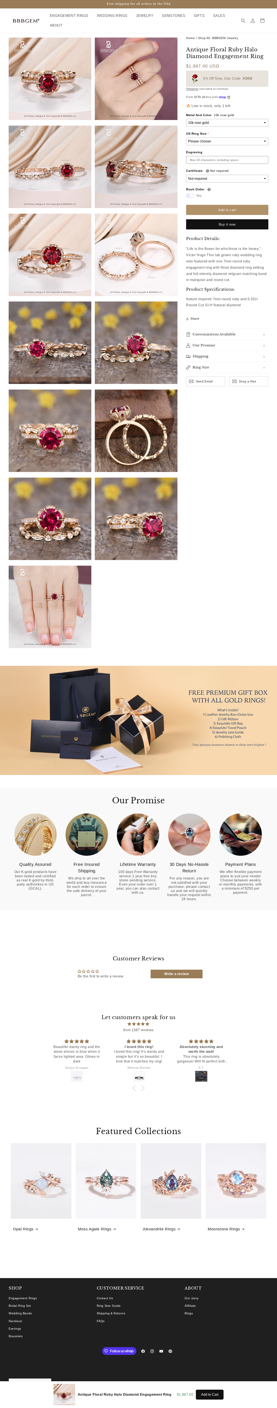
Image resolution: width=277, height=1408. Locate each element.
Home (190, 38)
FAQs (101, 1321)
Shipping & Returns (111, 1313)
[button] (71, 16)
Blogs (189, 1313)
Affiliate (190, 1306)
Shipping (192, 89)
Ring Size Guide (109, 1306)
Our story (191, 1298)
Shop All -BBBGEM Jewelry (218, 38)
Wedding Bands (20, 1313)
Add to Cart (209, 1394)
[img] (138, 1024)
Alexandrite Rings (159, 1229)
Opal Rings (23, 1229)
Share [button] (194, 318)
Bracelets (16, 1336)
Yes (199, 195)
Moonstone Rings (224, 1229)
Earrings (15, 1328)
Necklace (15, 1321)
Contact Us (105, 1298)
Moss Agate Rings (94, 1229)
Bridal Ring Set (20, 1306)
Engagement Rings (23, 1298)
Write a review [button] (176, 973)
